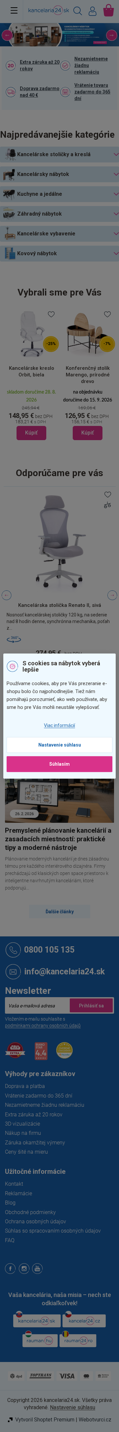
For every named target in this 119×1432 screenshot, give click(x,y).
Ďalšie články (60, 911)
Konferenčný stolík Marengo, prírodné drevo (88, 374)
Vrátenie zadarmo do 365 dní (38, 1096)
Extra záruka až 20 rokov (40, 65)
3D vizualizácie (22, 1124)
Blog (10, 1203)
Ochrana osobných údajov (35, 1221)
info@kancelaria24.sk (64, 971)
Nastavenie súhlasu (59, 745)
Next (112, 595)
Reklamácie (18, 1193)
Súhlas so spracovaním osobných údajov (53, 1231)
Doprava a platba (25, 1086)
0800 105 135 (49, 950)
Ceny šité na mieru (26, 1152)
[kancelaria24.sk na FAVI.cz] (15, 1053)
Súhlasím (59, 764)
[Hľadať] (77, 11)
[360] (59, 639)
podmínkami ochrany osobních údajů (43, 1025)
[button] (9, 35)
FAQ (10, 1240)
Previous (7, 595)
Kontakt (14, 1184)
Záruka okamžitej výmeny (35, 1142)
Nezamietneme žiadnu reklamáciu (91, 65)
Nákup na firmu (23, 1133)
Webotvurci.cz (95, 1419)
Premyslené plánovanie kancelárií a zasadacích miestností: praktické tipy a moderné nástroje (58, 839)
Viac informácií (59, 725)
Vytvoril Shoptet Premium (44, 1419)
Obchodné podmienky (30, 1212)
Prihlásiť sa (91, 1005)
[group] (31, 375)
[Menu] (14, 10)
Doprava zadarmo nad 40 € (40, 92)
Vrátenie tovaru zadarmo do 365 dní (92, 92)
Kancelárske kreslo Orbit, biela (31, 371)
